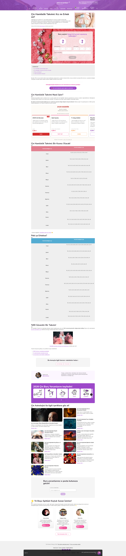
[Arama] (97, 8)
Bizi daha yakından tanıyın (63, 544)
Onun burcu (75, 46)
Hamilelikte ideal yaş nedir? (45, 232)
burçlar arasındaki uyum (36, 329)
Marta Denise (42, 26)
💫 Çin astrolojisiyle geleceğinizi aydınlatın (62, 88)
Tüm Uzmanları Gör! (62, 534)
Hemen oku (33, 428)
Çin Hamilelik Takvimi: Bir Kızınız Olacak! (42, 70)
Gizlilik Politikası (69, 547)
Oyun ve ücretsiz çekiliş (75, 544)
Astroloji (46, 8)
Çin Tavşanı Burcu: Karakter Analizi (53, 454)
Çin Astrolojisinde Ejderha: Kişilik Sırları (85, 443)
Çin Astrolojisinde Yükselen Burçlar (52, 466)
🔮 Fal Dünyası (56, 8)
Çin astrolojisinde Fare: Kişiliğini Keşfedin (85, 420)
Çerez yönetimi (62, 547)
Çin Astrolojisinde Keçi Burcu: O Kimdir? (53, 443)
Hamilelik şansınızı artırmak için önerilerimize (59, 346)
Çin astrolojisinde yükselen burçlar (40, 353)
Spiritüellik (63, 8)
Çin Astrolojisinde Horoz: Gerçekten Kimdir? (83, 409)
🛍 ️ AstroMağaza (85, 8)
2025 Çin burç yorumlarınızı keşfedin (41, 351)
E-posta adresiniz (58, 52)
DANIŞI (79, 134)
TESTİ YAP (60, 134)
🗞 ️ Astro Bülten (92, 8)
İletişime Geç (46, 525)
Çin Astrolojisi (59, 363)
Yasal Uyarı (55, 547)
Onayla (72, 57)
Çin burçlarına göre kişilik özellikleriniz (41, 354)
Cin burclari (67, 363)
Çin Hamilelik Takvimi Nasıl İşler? (41, 68)
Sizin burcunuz (57, 46)
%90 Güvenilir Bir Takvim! (39, 73)
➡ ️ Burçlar (40, 8)
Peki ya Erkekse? (38, 72)
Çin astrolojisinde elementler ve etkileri (85, 454)
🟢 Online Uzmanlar (77, 8)
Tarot (51, 8)
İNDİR (41, 134)
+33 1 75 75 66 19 (67, 139)
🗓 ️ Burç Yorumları (35, 8)
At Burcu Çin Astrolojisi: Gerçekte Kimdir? (85, 431)
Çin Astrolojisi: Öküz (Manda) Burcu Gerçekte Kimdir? (44, 423)
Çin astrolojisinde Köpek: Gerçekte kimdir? (51, 431)
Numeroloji (69, 8)
